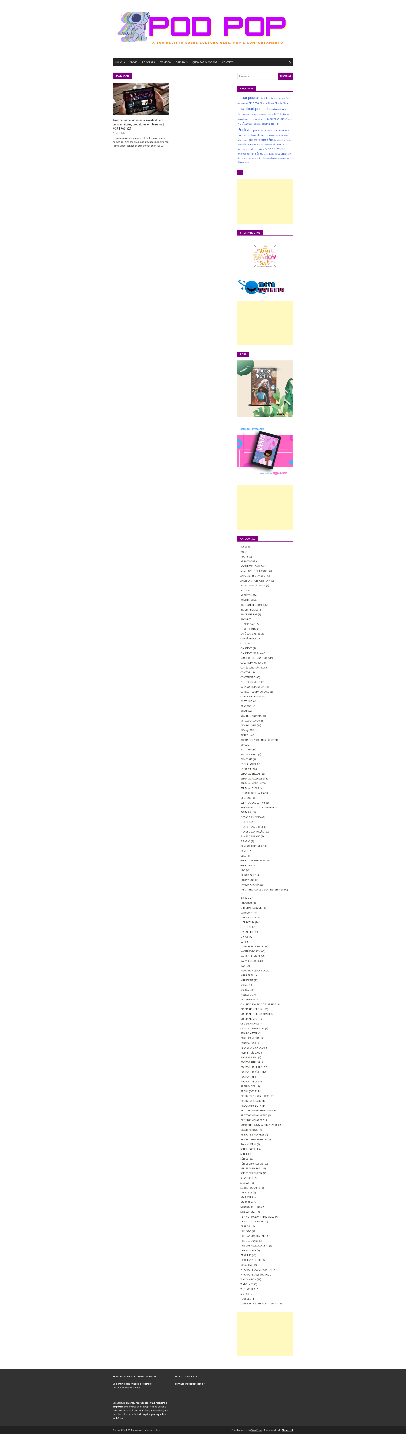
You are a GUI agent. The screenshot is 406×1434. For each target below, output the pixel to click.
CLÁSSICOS (246, 648)
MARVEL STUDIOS (250, 960)
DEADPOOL (246, 706)
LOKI (243, 941)
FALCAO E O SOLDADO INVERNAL (258, 807)
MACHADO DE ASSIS (251, 951)
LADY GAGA (246, 903)
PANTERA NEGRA (249, 1038)
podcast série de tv (256, 144)
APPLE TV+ (246, 595)
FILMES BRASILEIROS (252, 826)
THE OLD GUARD (249, 1240)
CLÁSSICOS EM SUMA (251, 653)
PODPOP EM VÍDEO (250, 1071)
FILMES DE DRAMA (250, 836)
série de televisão (255, 149)
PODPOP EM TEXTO (251, 1067)
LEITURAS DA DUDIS (251, 907)
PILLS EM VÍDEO (249, 1052)
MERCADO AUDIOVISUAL (253, 970)
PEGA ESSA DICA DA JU (252, 1047)
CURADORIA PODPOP (252, 686)
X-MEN (247, 162)
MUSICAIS (245, 994)
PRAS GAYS (249, 624)
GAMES (244, 851)
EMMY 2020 (246, 759)
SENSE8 (244, 1153)
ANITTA (244, 590)
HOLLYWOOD (247, 879)
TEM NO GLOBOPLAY (251, 1221)
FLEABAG (245, 841)
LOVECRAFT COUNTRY (252, 946)
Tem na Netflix (282, 153)
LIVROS (244, 936)
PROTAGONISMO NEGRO (254, 1115)
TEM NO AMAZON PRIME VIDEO (257, 1216)
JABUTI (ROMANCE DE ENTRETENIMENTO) (264, 889)
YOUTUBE (245, 1298)
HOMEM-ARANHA (249, 884)
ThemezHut (287, 1430)
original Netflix (270, 123)
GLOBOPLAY (247, 865)
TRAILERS (245, 1255)
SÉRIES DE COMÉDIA (251, 1173)
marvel (263, 119)
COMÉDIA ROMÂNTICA (252, 667)
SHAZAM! (245, 1182)
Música (289, 119)
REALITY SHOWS (249, 1129)
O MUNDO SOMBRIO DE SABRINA (258, 1004)
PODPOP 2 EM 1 (249, 1057)
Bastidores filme (268, 98)
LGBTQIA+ (246, 912)
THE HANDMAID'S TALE (253, 1235)
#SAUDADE (246, 546)
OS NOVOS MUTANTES (252, 1028)
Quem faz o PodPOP (204, 62)
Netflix (242, 123)
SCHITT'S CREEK (249, 1149)
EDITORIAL (246, 749)
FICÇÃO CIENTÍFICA (251, 817)
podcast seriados (282, 130)
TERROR (245, 1226)
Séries (259, 153)
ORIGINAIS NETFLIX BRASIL (255, 1013)
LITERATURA (247, 922)
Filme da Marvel (266, 114)
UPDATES (245, 1264)
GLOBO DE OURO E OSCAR (254, 860)
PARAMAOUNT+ (249, 1042)
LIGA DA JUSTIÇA (249, 917)
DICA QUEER (247, 730)
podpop (269, 145)
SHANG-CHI (246, 1178)
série (275, 144)
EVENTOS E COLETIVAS (252, 802)
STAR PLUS (246, 1192)
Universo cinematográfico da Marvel (254, 158)
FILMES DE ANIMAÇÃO (252, 831)
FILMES (244, 821)
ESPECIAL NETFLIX (250, 783)
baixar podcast (249, 97)
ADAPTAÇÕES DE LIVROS (253, 571)
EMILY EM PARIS (249, 754)
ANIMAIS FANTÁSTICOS (252, 585)
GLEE (243, 855)
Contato (228, 62)
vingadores (277, 158)
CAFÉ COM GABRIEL (251, 633)
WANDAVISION (248, 1279)
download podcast (252, 108)
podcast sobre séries (261, 140)
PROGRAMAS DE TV (250, 1105)
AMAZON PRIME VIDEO (252, 575)
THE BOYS (245, 1231)
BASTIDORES (247, 599)
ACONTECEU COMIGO (252, 566)
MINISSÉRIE (246, 980)
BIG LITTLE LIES (249, 609)
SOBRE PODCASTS (250, 1187)
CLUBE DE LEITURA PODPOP (256, 657)
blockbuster (280, 98)
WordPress (256, 1430)
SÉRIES (244, 1158)
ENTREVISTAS (248, 768)
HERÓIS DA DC (248, 875)
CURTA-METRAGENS (251, 696)
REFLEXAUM (250, 629)
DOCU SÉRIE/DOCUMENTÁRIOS (257, 740)
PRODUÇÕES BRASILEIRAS (254, 1096)
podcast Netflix (259, 130)
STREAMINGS (247, 1211)
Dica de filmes (282, 103)
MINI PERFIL (247, 975)
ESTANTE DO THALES (252, 793)
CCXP (243, 643)
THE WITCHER (248, 1250)
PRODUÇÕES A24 (249, 1091)
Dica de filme (266, 103)
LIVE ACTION (247, 932)
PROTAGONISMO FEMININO (255, 1110)
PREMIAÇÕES (247, 1086)
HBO (243, 870)
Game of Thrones (251, 119)
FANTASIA (245, 812)
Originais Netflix (254, 124)
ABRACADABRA (248, 561)
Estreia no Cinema (277, 109)
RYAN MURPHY (248, 1144)
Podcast (245, 129)
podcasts (269, 130)
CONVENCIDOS (248, 677)
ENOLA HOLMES (249, 764)
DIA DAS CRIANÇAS (250, 720)
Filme (241, 114)
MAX (242, 965)
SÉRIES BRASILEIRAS (251, 1163)
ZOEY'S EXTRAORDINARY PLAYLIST (259, 1303)
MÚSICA (244, 989)
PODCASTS (148, 62)
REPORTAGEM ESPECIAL (253, 1139)
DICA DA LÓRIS (248, 725)
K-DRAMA (245, 898)
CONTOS (245, 672)
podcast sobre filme (250, 135)
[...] (162, 145)
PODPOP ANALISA (250, 1062)
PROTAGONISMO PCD (252, 1120)
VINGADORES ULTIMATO (253, 1274)
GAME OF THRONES (251, 846)
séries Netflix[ (269, 154)
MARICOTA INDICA (250, 956)
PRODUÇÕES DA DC (250, 1100)
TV (290, 153)
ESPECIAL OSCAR (249, 788)
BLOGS (133, 62)
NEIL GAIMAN (247, 999)
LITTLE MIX (246, 927)
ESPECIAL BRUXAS (250, 773)
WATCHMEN (247, 1284)
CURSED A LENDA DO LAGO (254, 691)
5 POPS (244, 556)
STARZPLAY (246, 1202)
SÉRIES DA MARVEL (250, 1168)
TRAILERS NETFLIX (250, 1260)
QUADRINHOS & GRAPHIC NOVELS (259, 1124)
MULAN (244, 985)
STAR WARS (246, 1197)
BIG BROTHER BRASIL (252, 604)
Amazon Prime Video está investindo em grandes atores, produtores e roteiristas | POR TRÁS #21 (138, 124)
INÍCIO (118, 62)
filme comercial (252, 114)
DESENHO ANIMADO (251, 715)
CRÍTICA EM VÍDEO (250, 682)
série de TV (272, 149)
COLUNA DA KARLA (250, 662)
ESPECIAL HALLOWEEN (253, 778)
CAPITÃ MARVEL (249, 638)
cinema (254, 103)
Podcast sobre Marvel (271, 135)
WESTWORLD (247, 1289)
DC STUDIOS (247, 701)
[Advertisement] (265, 201)
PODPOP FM (247, 1076)
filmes (278, 114)
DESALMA (245, 710)
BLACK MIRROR (248, 614)
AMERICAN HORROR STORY (255, 580)
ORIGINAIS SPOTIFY (251, 1018)
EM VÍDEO (165, 62)
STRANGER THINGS (251, 1207)
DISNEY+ (245, 735)
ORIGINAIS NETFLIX (251, 1009)
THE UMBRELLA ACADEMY (254, 1245)
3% (242, 551)
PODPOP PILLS (248, 1081)
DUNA (243, 744)
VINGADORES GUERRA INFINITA (257, 1269)
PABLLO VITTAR (249, 1033)
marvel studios (276, 119)
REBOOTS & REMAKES (252, 1134)
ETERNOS (245, 797)
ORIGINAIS (182, 62)
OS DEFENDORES (249, 1023)
